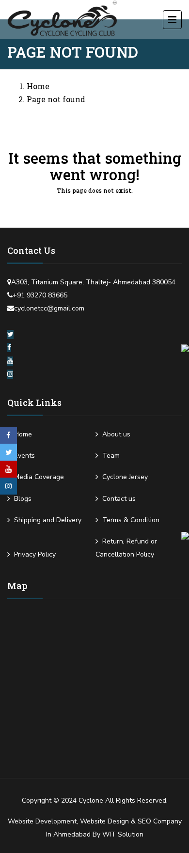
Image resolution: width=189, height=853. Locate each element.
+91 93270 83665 (40, 295)
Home (38, 86)
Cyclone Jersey (125, 476)
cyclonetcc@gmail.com (49, 308)
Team (111, 455)
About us (116, 434)
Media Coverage (39, 476)
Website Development (42, 821)
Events (24, 455)
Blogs (23, 498)
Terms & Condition (130, 520)
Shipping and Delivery (47, 520)
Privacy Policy (35, 554)
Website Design (104, 821)
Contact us (119, 498)
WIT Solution (122, 834)
